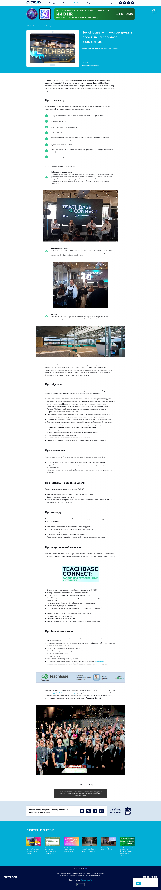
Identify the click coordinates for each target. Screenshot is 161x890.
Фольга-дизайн (86, 880)
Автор (110, 3)
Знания (101, 3)
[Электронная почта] (132, 2)
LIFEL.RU (29, 26)
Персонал (91, 3)
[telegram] (120, 2)
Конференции (50, 26)
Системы (66, 3)
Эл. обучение (79, 3)
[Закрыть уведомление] (157, 879)
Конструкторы (54, 3)
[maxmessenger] (128, 2)
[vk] (124, 2)
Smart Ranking (100, 661)
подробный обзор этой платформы (64, 693)
